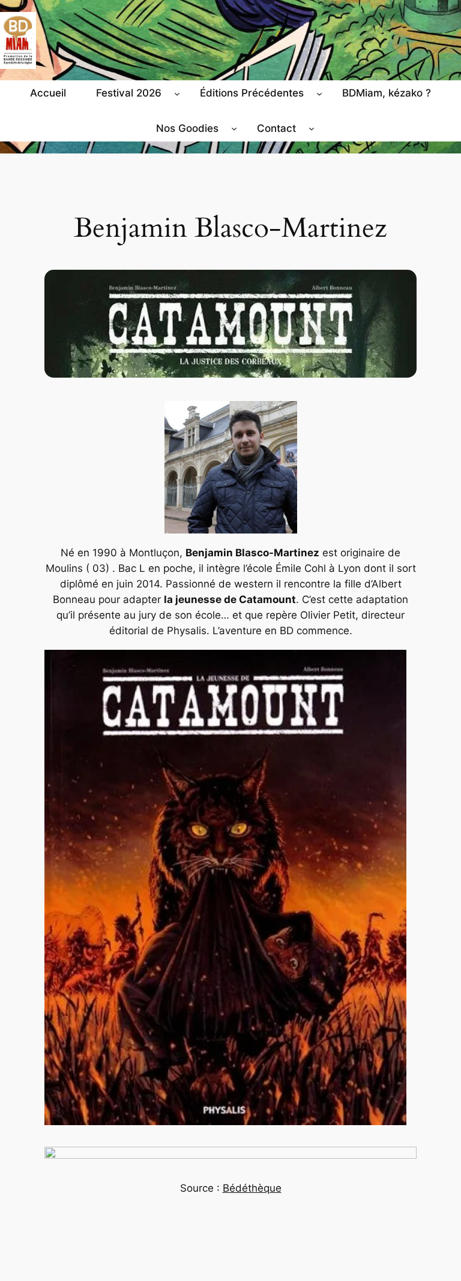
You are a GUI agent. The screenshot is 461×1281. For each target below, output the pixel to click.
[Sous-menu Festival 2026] (177, 93)
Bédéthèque (252, 1188)
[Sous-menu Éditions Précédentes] (319, 93)
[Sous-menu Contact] (312, 128)
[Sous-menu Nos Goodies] (234, 128)
